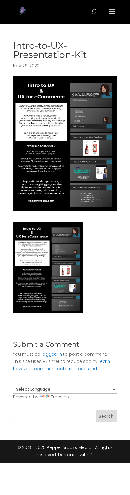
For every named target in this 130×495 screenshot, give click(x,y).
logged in (51, 354)
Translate (61, 397)
